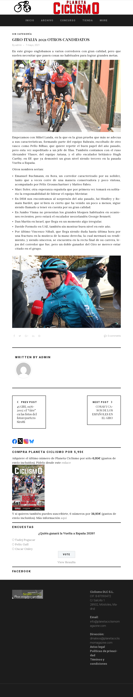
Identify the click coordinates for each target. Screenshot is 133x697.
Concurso (68, 20)
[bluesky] (32, 443)
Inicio (29, 20)
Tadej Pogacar (25, 540)
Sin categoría (22, 34)
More (104, 20)
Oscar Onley (24, 549)
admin (18, 45)
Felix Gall (22, 544)
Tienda (87, 20)
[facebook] (15, 443)
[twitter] (21, 443)
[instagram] (26, 443)
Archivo (47, 20)
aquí (64, 518)
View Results (67, 562)
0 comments (114, 336)
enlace (66, 462)
